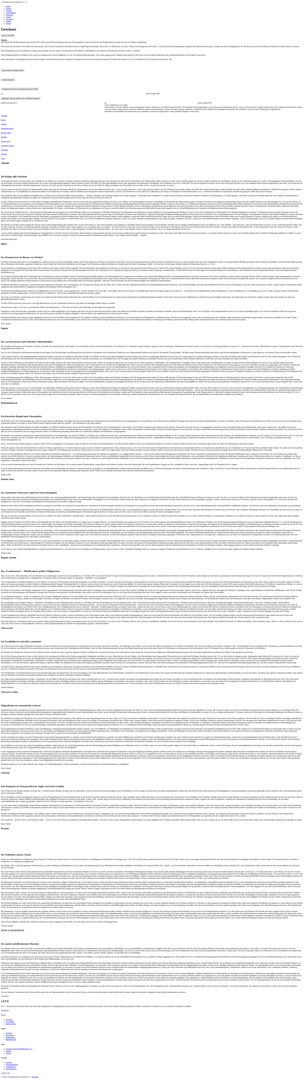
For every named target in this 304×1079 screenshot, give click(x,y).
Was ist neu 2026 (8, 35)
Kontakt (9, 1033)
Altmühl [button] (4, 116)
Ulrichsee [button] (4, 150)
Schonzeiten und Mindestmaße (12, 70)
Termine (9, 11)
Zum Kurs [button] (5, 1010)
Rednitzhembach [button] (7, 128)
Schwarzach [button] (5, 141)
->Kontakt (34, 1077)
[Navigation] (26, 2)
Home (8, 6)
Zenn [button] (3, 158)
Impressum (10, 1035)
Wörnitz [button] (4, 154)
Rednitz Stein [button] (6, 133)
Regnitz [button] (4, 137)
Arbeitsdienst (11, 13)
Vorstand (9, 1020)
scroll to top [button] (5, 1073)
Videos (8, 23)
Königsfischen (11, 1069)
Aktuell (8, 8)
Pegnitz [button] (4, 124)
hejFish (8, 1051)
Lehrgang (9, 15)
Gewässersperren (8, 80)
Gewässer (9, 19)
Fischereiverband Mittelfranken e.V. (19, 1049)
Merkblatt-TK (11, 1040)
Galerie (8, 21)
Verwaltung (10, 1022)
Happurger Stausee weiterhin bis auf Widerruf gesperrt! (20, 98)
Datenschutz (10, 1037)
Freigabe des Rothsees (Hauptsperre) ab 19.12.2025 (20, 89)
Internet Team (11, 1024)
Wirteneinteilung (12, 1065)
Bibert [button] (3, 120)
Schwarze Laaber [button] (7, 146)
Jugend (8, 17)
